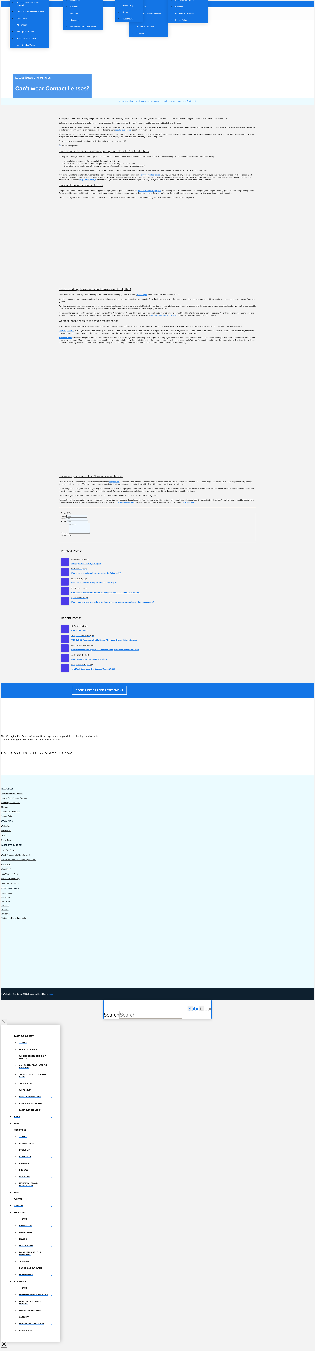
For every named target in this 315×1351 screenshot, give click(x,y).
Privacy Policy (7, 816)
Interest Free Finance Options (14, 798)
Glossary (4, 807)
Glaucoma (5, 914)
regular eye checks (123, 130)
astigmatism (114, 482)
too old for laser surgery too (149, 190)
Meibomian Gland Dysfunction (14, 918)
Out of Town (6, 840)
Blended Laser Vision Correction (164, 315)
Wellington (5, 826)
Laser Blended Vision (10, 883)
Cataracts (5, 905)
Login (51, 994)
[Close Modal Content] (4, 1022)
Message (65, 533)
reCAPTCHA (66, 535)
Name (63, 516)
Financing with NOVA (10, 802)
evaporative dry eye (87, 180)
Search (111, 1015)
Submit (65, 538)
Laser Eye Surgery (8, 850)
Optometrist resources (10, 811)
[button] (210, 14)
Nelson (4, 835)
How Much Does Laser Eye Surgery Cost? (18, 860)
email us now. (60, 753)
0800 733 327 (188, 502)
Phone (64, 521)
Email (63, 519)
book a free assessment (125, 502)
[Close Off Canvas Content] (4, 1345)
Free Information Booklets (12, 794)
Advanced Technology (10, 878)
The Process (6, 864)
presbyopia (142, 294)
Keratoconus (6, 893)
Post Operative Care (9, 874)
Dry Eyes (4, 910)
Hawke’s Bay (6, 830)
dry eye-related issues (150, 175)
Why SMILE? (6, 869)
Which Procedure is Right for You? (15, 855)
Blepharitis (5, 901)
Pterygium (5, 897)
